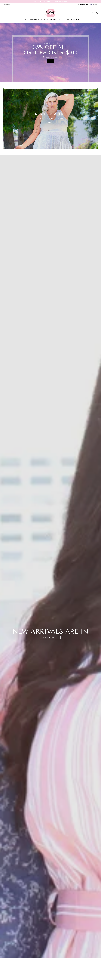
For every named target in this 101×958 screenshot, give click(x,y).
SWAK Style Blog (73, 20)
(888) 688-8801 (7, 4)
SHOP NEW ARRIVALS (50, 637)
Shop (43, 20)
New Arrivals (33, 20)
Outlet (61, 20)
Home (24, 20)
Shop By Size (51, 20)
